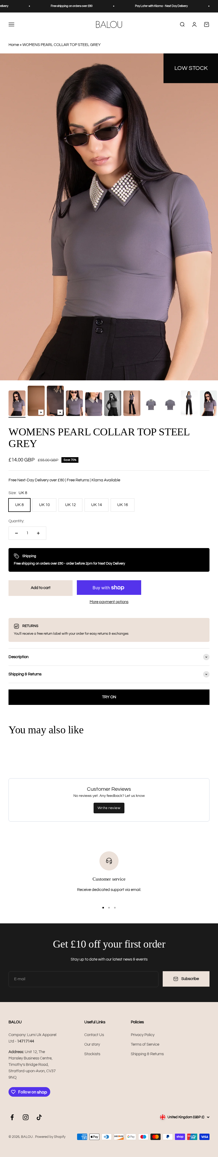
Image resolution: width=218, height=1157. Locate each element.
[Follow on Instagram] (25, 1117)
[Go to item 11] (208, 404)
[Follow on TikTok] (39, 1117)
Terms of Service (145, 1044)
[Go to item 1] (17, 404)
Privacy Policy (142, 1035)
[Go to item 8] (151, 406)
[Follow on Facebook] (12, 1117)
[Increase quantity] (38, 533)
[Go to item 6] (112, 404)
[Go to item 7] (131, 404)
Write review (109, 808)
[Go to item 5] (93, 405)
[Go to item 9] (170, 406)
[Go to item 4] (74, 404)
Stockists (92, 1054)
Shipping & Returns (147, 1054)
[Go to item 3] (55, 402)
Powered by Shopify (50, 1137)
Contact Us (94, 1035)
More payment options (109, 602)
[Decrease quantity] (16, 533)
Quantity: (16, 521)
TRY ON (109, 697)
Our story (92, 1044)
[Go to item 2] (36, 402)
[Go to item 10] (189, 404)
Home (14, 45)
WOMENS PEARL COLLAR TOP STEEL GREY (61, 45)
